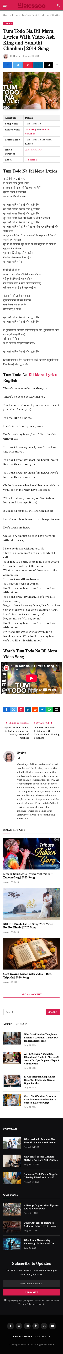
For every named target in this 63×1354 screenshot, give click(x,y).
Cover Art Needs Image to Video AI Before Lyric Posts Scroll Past (40, 1226)
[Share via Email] (48, 65)
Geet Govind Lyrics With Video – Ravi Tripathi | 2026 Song (27, 975)
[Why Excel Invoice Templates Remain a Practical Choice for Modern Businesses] (12, 1038)
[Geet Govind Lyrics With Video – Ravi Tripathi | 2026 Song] (31, 954)
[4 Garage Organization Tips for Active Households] (12, 1209)
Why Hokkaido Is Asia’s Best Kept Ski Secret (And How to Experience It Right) (40, 1142)
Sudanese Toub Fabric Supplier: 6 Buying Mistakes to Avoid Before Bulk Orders (41, 1177)
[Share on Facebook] (7, 65)
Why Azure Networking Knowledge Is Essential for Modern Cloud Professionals (40, 1243)
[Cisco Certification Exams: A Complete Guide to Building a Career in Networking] (12, 1100)
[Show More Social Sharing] (57, 65)
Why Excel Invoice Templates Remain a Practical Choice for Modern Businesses (41, 1037)
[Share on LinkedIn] (38, 65)
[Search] (58, 5)
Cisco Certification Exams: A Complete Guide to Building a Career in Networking (40, 1099)
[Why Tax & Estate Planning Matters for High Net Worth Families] (12, 1161)
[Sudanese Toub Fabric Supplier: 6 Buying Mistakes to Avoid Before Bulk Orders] (12, 1178)
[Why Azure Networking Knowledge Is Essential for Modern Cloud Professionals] (12, 1244)
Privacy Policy (25, 1304)
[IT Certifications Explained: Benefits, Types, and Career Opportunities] (12, 1081)
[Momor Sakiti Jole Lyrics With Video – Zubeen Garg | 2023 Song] (31, 853)
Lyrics (15, 14)
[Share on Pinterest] (28, 65)
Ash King (30, 129)
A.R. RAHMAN (33, 149)
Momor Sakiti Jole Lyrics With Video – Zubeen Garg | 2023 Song (28, 875)
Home (6, 14)
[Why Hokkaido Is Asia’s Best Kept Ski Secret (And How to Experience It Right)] (12, 1143)
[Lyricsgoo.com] (31, 5)
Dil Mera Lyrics (43, 374)
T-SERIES (31, 159)
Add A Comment (31, 994)
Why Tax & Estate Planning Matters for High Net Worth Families (40, 1160)
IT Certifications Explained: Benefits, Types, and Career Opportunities (39, 1080)
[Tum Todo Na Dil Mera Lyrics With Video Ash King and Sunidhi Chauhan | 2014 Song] (31, 90)
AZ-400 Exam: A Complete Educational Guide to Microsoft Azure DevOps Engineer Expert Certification (41, 1058)
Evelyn (16, 55)
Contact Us (43, 1336)
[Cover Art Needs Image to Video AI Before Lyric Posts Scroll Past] (12, 1227)
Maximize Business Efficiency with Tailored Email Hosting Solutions (47, 732)
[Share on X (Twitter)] (17, 65)
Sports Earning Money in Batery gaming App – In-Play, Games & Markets (16, 732)
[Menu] (5, 5)
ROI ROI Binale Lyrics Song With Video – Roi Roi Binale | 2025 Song (29, 925)
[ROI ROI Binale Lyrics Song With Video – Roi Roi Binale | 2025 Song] (31, 904)
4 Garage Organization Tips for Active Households (41, 1207)
